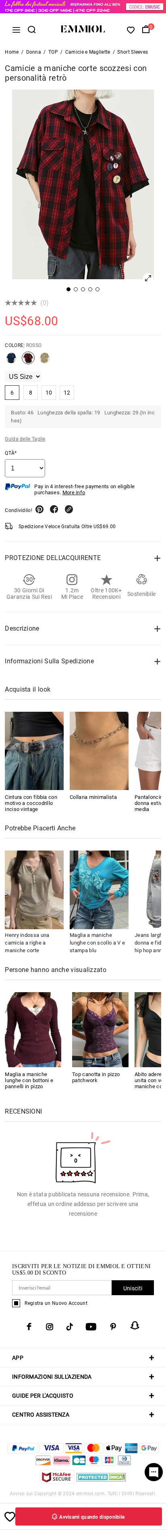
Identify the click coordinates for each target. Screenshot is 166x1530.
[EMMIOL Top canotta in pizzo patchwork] (100, 1029)
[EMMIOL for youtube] (91, 1326)
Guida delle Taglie (25, 439)
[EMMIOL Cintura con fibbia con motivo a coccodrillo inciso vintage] (34, 751)
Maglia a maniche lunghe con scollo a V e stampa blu (97, 942)
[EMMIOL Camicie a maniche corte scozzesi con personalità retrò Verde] (44, 361)
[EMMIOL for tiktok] (69, 1326)
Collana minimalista (93, 797)
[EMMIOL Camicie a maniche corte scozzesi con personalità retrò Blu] (11, 361)
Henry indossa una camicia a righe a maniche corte (27, 942)
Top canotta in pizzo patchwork (96, 1077)
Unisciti (132, 1288)
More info (73, 492)
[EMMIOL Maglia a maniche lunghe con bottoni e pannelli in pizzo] (33, 1029)
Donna (34, 52)
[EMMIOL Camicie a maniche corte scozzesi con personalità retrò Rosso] (28, 361)
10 (49, 392)
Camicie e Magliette (87, 52)
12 (67, 392)
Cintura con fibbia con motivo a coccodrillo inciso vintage (31, 803)
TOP (53, 52)
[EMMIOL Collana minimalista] (99, 751)
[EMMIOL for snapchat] (135, 1325)
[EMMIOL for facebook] (29, 1326)
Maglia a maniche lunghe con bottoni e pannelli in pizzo (29, 1080)
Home (12, 52)
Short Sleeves (132, 52)
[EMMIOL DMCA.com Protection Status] (101, 1482)
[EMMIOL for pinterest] (113, 1326)
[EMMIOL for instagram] (49, 1326)
